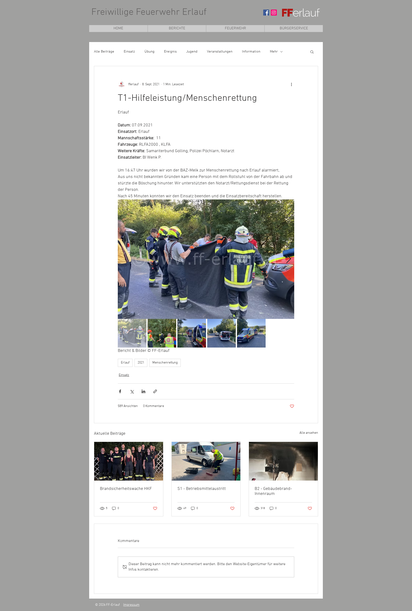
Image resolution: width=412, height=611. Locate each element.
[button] (235, 28)
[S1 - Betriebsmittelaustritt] (206, 461)
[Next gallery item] (288, 259)
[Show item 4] (221, 333)
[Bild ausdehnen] (206, 259)
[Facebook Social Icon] (266, 13)
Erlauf (125, 363)
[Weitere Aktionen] (291, 84)
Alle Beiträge (104, 51)
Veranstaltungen (219, 51)
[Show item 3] (191, 333)
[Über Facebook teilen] (120, 391)
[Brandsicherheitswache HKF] (128, 461)
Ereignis (170, 51)
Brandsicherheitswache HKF (126, 488)
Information (251, 51)
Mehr (274, 51)
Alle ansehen (308, 433)
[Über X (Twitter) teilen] (131, 391)
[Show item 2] (162, 333)
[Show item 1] (132, 333)
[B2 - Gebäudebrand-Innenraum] (283, 461)
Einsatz (129, 51)
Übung (149, 51)
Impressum (131, 605)
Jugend (191, 51)
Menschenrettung (165, 363)
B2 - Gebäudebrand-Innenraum (273, 491)
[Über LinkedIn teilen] (143, 391)
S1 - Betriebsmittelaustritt (201, 488)
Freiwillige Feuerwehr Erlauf (148, 12)
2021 (141, 363)
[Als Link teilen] (155, 391)
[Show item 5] (251, 333)
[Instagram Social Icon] (274, 13)
